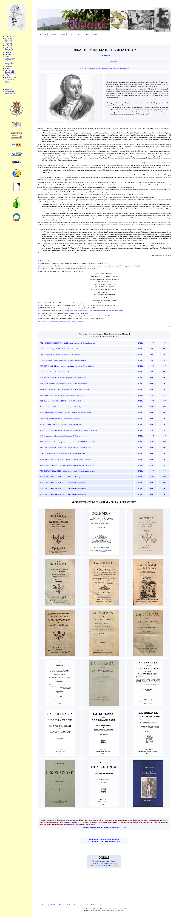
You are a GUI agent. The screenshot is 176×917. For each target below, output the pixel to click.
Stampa (7, 68)
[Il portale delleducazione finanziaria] (16, 221)
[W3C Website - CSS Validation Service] (16, 155)
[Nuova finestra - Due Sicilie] (16, 117)
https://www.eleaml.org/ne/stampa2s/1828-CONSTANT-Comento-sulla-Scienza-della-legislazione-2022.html (95, 310)
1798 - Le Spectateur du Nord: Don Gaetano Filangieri (57, 372)
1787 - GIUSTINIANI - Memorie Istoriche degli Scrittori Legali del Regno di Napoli (67, 366)
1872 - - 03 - (63, 488)
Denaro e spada (10, 36)
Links (87, 34)
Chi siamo (53, 34)
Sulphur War (9, 49)
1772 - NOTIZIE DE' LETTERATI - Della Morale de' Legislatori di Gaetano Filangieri (67, 343)
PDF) (115, 62)
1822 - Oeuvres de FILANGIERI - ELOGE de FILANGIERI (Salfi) (60, 401)
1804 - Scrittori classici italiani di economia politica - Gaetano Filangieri (63, 377)
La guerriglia (9, 44)
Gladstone (8, 51)
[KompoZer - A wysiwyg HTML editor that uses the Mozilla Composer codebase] (16, 177)
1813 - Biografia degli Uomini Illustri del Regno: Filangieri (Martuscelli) (63, 383)
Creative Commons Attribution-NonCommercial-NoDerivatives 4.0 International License (104, 863)
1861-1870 (8, 42)
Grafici (7, 76)
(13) (87, 243)
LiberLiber (103, 905)
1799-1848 (8, 38)
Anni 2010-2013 (10, 77)
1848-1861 (8, 40)
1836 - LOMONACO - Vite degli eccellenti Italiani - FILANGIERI (61, 424)
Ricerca (71, 34)
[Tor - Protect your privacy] (17, 207)
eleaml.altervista (10, 93)
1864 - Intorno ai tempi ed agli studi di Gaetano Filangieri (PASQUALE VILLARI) (66, 459)
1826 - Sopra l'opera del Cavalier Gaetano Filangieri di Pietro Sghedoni (63, 407)
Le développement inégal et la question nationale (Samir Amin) (104, 827)
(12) (120, 229)
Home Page (42, 34)
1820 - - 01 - (63, 477)
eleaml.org (8, 89)
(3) (73, 130)
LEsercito (8, 47)
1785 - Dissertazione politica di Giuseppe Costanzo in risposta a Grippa (63, 360)
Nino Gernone (9, 70)
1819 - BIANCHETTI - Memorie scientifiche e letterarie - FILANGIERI (62, 395)
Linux (61, 905)
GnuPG (7, 83)
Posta (79, 34)
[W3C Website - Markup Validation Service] (16, 146)
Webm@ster (120, 910)
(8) (75, 180)
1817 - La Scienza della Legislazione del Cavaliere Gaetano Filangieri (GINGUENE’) (67, 389)
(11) (53, 202)
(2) (122, 105)
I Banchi (8, 53)
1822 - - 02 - (63, 483)
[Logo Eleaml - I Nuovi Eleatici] (17, 30)
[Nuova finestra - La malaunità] (16, 127)
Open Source (42, 905)
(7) (166, 177)
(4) (126, 148)
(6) (72, 167)
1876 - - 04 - (63, 494)
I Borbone (8, 45)
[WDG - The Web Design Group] (16, 164)
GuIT (68, 905)
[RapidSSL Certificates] (16, 138)
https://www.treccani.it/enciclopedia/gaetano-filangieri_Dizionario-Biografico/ (63, 321)
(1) (116, 91)
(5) (118, 151)
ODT (111, 62)
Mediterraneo (9, 65)
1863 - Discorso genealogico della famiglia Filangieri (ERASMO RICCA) (63, 453)
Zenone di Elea (10, 72)
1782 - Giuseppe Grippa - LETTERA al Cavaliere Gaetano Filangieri (62, 349)
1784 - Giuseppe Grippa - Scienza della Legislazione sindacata (60, 354)
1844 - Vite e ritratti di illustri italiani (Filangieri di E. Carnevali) (60, 436)
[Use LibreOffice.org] (16, 191)
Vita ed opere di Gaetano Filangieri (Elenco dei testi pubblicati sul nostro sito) (104, 68)
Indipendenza (9, 60)
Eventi (7, 81)
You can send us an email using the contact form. (104, 841)
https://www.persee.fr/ (71, 822)
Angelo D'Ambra (10, 74)
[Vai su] (169, 326)
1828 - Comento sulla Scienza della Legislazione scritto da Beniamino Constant (65, 412)
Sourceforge (78, 905)
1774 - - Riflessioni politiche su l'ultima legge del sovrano (67, 471)
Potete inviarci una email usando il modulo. (104, 839)
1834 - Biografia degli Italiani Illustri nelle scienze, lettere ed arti (60, 418)
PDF (164, 343)
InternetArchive (91, 905)
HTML (140, 343)
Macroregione (9, 63)
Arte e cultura (9, 79)
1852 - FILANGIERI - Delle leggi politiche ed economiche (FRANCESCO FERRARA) (67, 442)
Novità (95, 34)
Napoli (7, 56)
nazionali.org (9, 91)
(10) (90, 185)
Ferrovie (8, 54)
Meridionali (8, 67)
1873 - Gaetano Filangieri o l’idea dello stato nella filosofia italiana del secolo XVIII (67, 465)
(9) (164, 182)
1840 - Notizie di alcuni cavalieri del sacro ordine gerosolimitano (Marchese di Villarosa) (68, 430)
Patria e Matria (10, 58)
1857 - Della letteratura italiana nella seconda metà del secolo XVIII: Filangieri (65, 448)
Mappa (62, 34)
